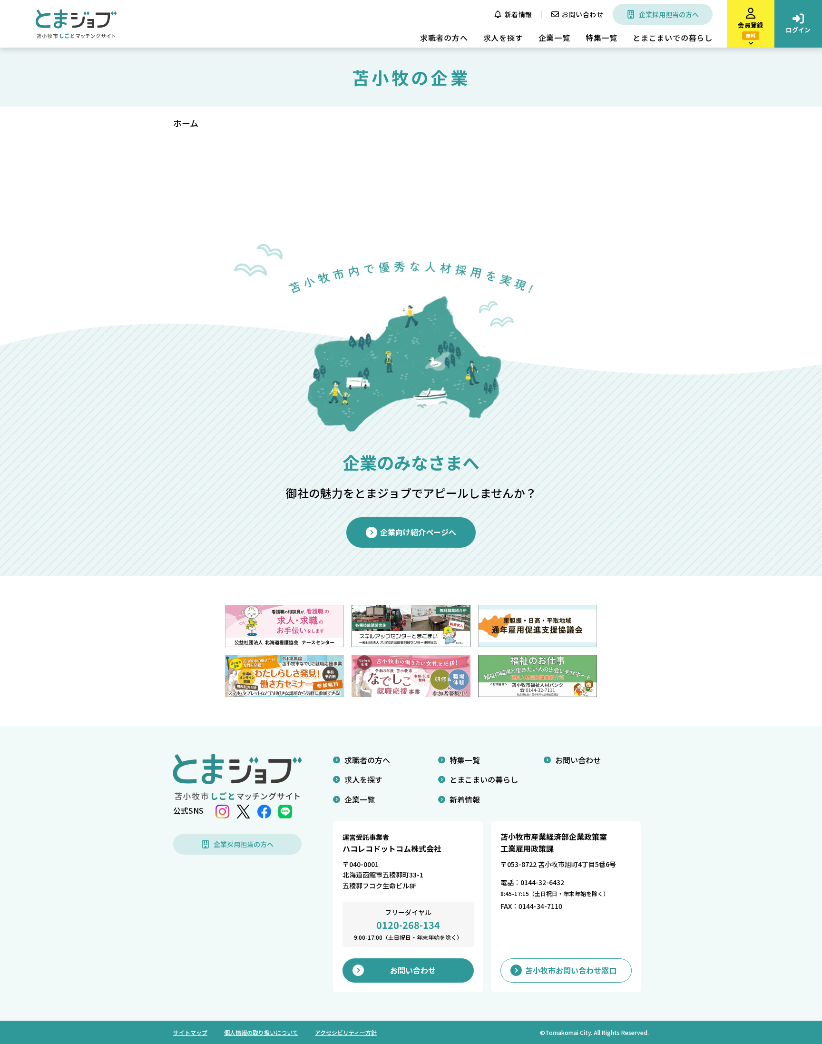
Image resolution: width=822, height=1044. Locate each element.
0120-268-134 (408, 925)
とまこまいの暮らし (484, 779)
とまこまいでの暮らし (673, 37)
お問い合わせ (582, 14)
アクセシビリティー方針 (346, 1032)
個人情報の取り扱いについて (261, 1032)
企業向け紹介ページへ (418, 532)
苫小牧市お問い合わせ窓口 (570, 970)
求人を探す (503, 37)
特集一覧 (601, 37)
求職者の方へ (444, 37)
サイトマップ (190, 1032)
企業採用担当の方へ (669, 14)
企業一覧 (554, 37)
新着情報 (518, 14)
